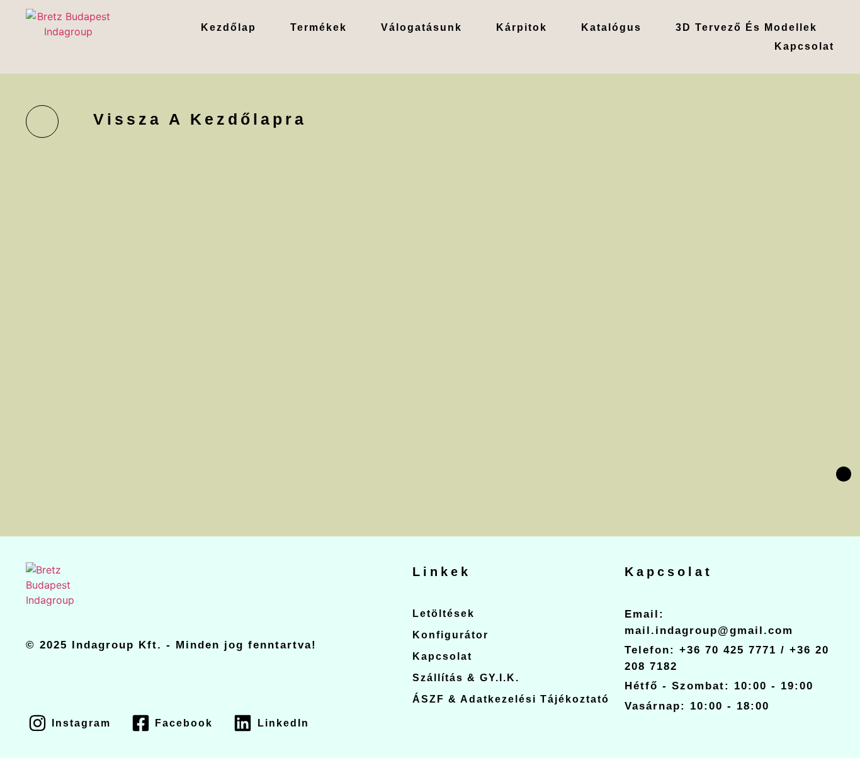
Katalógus (611, 27)
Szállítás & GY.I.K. (465, 677)
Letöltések (443, 613)
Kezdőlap (228, 27)
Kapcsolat (804, 46)
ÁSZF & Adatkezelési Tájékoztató (510, 699)
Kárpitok (521, 27)
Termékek (318, 27)
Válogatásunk (421, 27)
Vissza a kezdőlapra (200, 119)
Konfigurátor (450, 635)
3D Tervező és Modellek (746, 27)
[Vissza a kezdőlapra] (42, 121)
